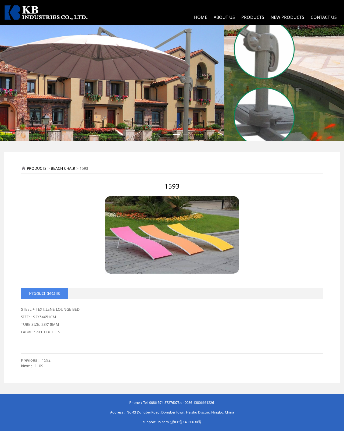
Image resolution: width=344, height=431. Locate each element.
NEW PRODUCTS (287, 17)
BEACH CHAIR (63, 168)
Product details (44, 293)
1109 (39, 365)
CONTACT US (324, 17)
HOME (200, 17)
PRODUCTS (252, 17)
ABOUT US (224, 17)
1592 (46, 360)
